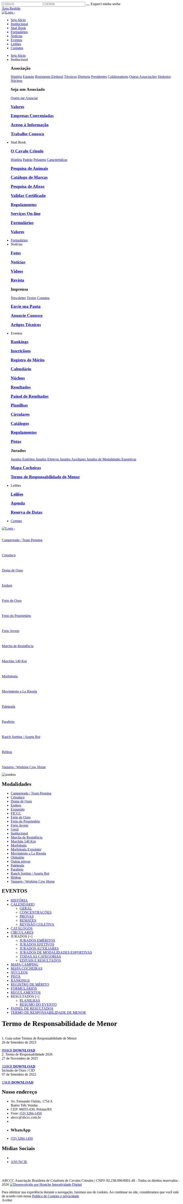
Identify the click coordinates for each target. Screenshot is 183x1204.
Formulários (19, 32)
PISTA (16, 976)
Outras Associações (143, 77)
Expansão (18, 809)
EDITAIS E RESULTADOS (40, 960)
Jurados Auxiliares (73, 459)
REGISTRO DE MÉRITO (30, 984)
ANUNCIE (19, 1162)
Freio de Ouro (21, 817)
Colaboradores (118, 77)
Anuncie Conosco (27, 315)
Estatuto (28, 77)
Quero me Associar (24, 98)
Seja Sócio (18, 20)
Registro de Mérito (28, 360)
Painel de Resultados (29, 396)
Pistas (16, 441)
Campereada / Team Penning (31, 793)
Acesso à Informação (30, 124)
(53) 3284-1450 (31, 1113)
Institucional (19, 24)
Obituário (17, 857)
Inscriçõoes (21, 351)
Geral (15, 829)
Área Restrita (11, 8)
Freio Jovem (19, 825)
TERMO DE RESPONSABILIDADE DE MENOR (48, 1012)
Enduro (16, 805)
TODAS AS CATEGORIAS (40, 956)
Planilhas (19, 405)
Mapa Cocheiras (26, 467)
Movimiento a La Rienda (28, 853)
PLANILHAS (30, 1000)
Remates (28, 920)
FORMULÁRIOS (24, 988)
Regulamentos (24, 204)
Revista (17, 280)
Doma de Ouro (21, 801)
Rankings (19, 341)
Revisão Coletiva (37, 924)
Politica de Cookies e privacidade (55, 1196)
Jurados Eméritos (23, 459)
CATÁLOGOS (22, 928)
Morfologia (19, 845)
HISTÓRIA (19, 900)
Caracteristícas (57, 160)
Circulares (20, 414)
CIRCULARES (22, 932)
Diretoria (84, 77)
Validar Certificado (28, 195)
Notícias (16, 36)
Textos (31, 298)
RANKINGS (20, 980)
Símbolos (164, 77)
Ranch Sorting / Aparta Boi (30, 873)
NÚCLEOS (19, 972)
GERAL (26, 908)
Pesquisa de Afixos (27, 186)
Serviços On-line (25, 213)
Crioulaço (18, 797)
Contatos (17, 48)
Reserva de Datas (26, 512)
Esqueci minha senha (105, 4)
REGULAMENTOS (26, 992)
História (16, 77)
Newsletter (18, 298)
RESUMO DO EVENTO (38, 1004)
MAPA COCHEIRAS (26, 968)
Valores (17, 106)
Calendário (21, 369)
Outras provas (20, 861)
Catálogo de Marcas (29, 177)
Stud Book (18, 28)
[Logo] (8, 528)
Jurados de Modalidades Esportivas (111, 459)
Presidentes (99, 77)
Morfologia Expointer (26, 849)
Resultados (21, 387)
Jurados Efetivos (48, 459)
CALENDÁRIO (23, 904)
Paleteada (17, 865)
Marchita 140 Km (23, 841)
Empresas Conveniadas (32, 115)
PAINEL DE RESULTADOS (32, 1008)
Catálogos (20, 423)
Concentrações (36, 912)
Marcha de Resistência (26, 837)
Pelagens (39, 160)
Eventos (16, 40)
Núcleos (16, 81)
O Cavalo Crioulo (27, 151)
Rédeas (16, 877)
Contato (16, 521)
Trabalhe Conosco (27, 134)
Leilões (16, 44)
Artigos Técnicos (26, 324)
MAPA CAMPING (24, 964)
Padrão (28, 160)
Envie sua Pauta (26, 306)
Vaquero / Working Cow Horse (33, 881)
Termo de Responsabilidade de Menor (45, 476)
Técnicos (70, 77)
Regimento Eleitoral (49, 77)
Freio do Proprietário (25, 821)
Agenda (18, 503)
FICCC (16, 813)
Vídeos (17, 271)
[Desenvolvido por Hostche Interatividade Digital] (46, 1184)
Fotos (16, 253)
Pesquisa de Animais (29, 168)
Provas (27, 916)
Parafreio (17, 869)
